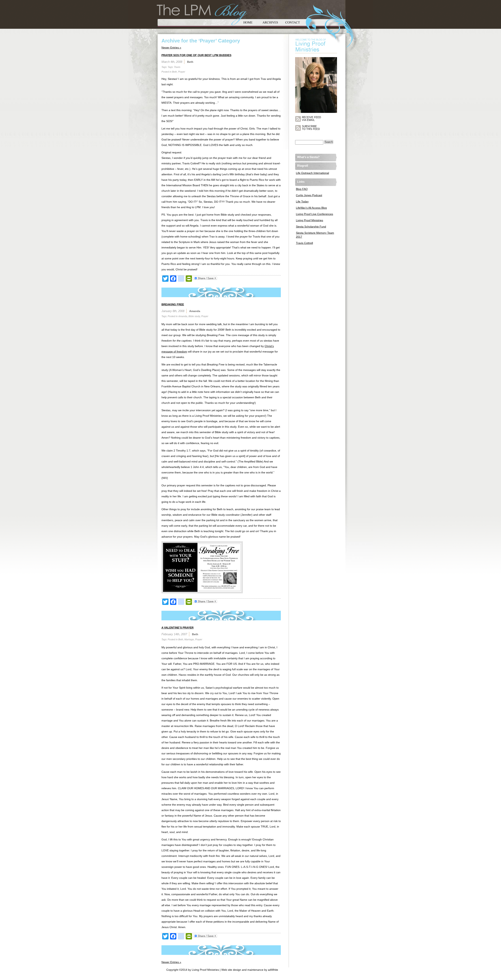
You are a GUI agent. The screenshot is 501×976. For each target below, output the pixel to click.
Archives (270, 22)
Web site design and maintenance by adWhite (249, 969)
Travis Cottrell (304, 243)
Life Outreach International (312, 173)
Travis (177, 67)
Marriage (189, 639)
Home (248, 22)
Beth (174, 71)
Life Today (302, 201)
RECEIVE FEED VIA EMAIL (311, 118)
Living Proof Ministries (309, 220)
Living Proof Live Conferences (314, 214)
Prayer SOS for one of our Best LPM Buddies (196, 55)
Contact (292, 22)
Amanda (182, 316)
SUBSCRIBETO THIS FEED (311, 127)
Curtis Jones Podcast (309, 195)
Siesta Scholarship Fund (311, 226)
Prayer (181, 71)
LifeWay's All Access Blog (311, 207)
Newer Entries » (171, 47)
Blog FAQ (302, 189)
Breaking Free (172, 304)
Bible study (194, 316)
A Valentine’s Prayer (177, 627)
